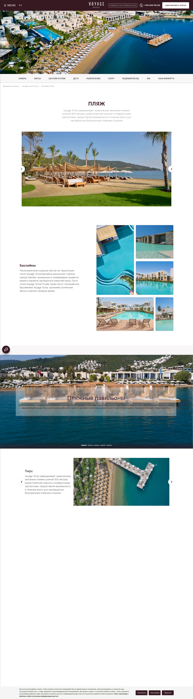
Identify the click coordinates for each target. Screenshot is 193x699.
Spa (148, 78)
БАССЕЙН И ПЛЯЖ (57, 78)
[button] (21, 169)
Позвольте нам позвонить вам (123, 5)
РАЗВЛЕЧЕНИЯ (93, 78)
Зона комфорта (166, 78)
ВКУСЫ (37, 78)
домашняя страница (11, 86)
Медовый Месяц (130, 78)
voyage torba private (30, 86)
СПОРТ (111, 78)
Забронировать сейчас (175, 5)
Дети (76, 78)
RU (20, 5)
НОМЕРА (22, 78)
